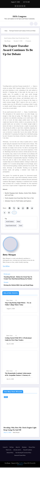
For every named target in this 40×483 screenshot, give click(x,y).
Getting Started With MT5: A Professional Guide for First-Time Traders (18, 339)
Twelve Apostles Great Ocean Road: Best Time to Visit (19, 198)
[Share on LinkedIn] (18, 208)
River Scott (9, 300)
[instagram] (22, 6)
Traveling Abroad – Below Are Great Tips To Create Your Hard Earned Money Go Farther (18, 278)
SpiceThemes (20, 472)
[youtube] (24, 6)
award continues (8, 38)
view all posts (6, 266)
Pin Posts (11, 455)
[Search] (31, 23)
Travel (27, 38)
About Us (18, 455)
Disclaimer (24, 455)
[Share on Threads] (9, 212)
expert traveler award (20, 38)
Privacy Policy (32, 455)
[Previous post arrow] (35, 277)
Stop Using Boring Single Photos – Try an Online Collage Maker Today (18, 304)
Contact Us (5, 455)
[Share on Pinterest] (27, 208)
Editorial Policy (10, 460)
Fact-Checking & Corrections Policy (23, 460)
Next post (6, 282)
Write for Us (8, 457)
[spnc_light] (36, 24)
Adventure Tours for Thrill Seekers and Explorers (18, 201)
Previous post (7, 274)
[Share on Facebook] (9, 208)
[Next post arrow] (35, 285)
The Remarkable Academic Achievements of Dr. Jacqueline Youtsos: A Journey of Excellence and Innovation (18, 374)
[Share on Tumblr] (4, 212)
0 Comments (28, 41)
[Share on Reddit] (32, 208)
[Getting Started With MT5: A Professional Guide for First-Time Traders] (20, 325)
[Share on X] (14, 208)
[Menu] (3, 24)
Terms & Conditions (27, 457)
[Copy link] (14, 212)
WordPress (21, 471)
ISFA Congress (19, 16)
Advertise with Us (17, 457)
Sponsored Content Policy (20, 463)
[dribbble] (20, 6)
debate (13, 38)
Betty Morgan (8, 41)
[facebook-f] (15, 6)
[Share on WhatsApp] (23, 208)
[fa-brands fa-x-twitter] (18, 6)
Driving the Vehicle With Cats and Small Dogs (18, 285)
